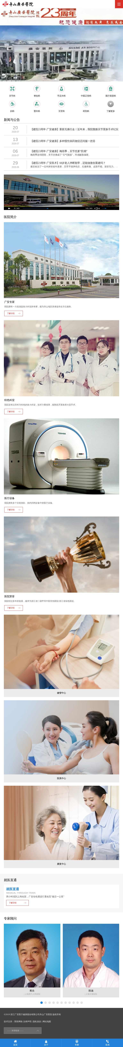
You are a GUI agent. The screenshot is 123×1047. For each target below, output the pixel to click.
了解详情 (12, 903)
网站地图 (47, 1021)
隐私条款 (37, 1021)
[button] (56, 79)
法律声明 (27, 1021)
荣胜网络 (18, 1021)
